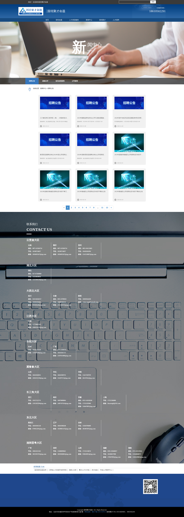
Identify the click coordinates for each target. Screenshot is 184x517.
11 (102, 207)
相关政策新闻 (60, 81)
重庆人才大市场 (84, 470)
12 (107, 207)
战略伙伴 (45, 81)
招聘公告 (32, 81)
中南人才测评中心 (106, 470)
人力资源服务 (74, 20)
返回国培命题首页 (40, 470)
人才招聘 (116, 20)
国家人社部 (72, 470)
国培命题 (59, 20)
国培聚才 (102, 20)
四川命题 (95, 470)
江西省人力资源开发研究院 (58, 470)
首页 (47, 20)
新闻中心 (89, 20)
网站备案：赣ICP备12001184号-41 (96, 512)
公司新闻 (75, 81)
